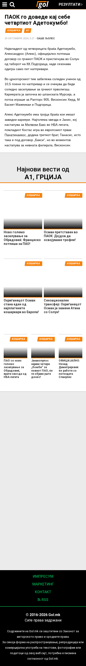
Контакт (43, 592)
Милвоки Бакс (35, 124)
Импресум (43, 576)
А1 (28, 30)
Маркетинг (43, 584)
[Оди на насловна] (44, 4)
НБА (54, 124)
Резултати (70, 4)
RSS (44, 600)
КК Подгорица (37, 64)
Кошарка (14, 30)
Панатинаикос (15, 135)
